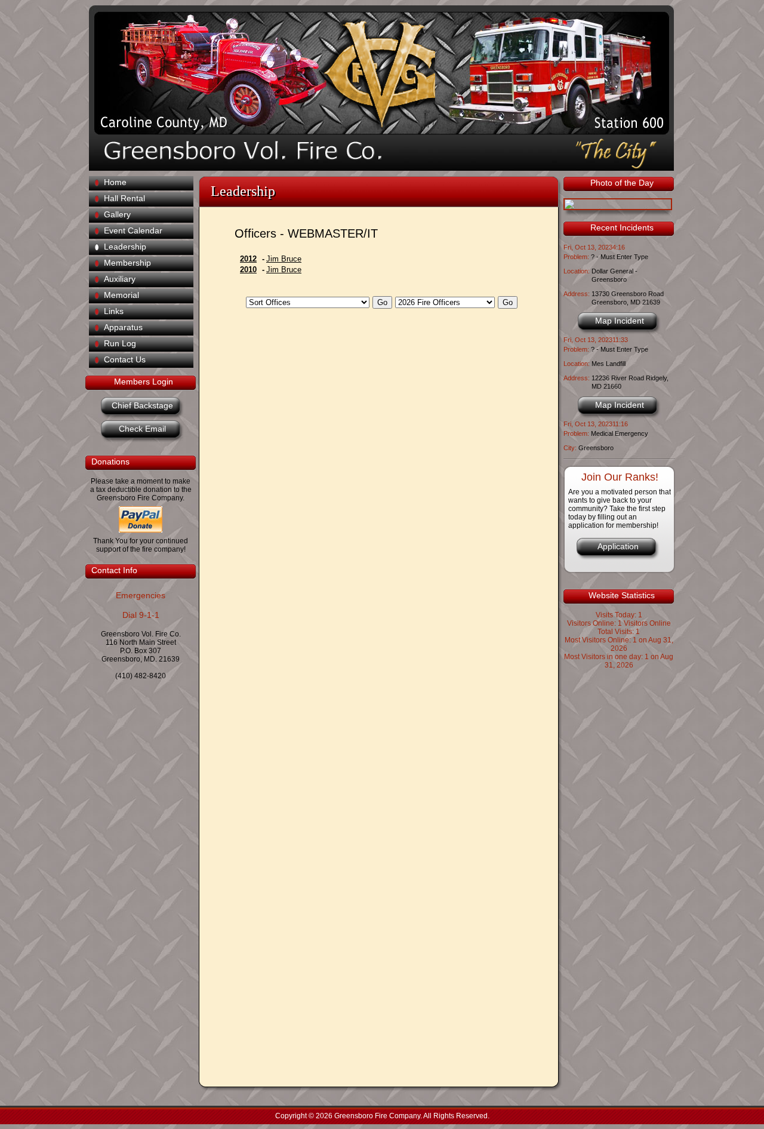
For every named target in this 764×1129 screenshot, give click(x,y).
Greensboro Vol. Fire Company (373, 72)
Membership (127, 262)
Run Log (120, 343)
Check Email (142, 428)
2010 (248, 269)
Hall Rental (124, 198)
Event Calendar (133, 230)
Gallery (117, 214)
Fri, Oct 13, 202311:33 (595, 339)
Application (618, 546)
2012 (248, 258)
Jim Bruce (283, 258)
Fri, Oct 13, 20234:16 (594, 247)
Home (115, 182)
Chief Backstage (142, 405)
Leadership (125, 246)
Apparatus (123, 327)
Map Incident (619, 320)
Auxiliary (119, 279)
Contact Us (125, 359)
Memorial (121, 295)
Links (114, 311)
